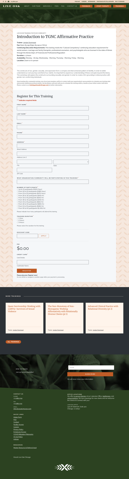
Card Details (21, 258)
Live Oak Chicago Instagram (5, 1)
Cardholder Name (23, 266)
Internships (91, 1)
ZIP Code (20, 173)
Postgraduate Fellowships (105, 1)
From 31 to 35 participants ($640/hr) (31, 198)
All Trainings (13, 342)
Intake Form (18, 417)
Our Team (36, 6)
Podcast (77, 1)
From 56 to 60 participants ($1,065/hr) (32, 208)
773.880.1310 (14, 1)
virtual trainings (72, 398)
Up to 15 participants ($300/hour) (30, 189)
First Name (22, 104)
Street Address (22, 149)
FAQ (62, 6)
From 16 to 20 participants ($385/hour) (32, 191)
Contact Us (72, 6)
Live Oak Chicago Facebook (3, 1)
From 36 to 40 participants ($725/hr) (31, 200)
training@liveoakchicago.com (39, 85)
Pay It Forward (119, 1)
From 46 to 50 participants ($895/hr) (31, 204)
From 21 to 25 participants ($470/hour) (32, 193)
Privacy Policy (18, 429)
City (18, 165)
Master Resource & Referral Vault (25, 448)
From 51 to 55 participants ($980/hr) (31, 206)
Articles (16, 439)
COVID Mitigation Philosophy (23, 434)
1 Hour (21, 218)
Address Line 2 (22, 157)
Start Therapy (103, 6)
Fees (56, 6)
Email (20, 123)
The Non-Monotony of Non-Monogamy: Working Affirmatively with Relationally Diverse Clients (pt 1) (63, 310)
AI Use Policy (18, 437)
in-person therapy (80, 396)
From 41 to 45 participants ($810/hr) (31, 202)
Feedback (86, 6)
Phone (20, 133)
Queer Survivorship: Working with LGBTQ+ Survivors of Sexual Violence (24, 309)
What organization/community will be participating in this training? (48, 178)
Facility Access (19, 424)
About (26, 6)
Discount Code (23, 232)
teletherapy (106, 396)
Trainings (119, 6)
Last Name (22, 114)
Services (46, 6)
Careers (84, 1)
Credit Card (22, 254)
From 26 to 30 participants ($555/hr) (31, 196)
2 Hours (21, 220)
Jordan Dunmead (29, 43)
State (55, 165)
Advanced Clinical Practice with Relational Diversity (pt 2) (103, 307)
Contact (16, 422)
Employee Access (20, 432)
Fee (18, 244)
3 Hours (21, 222)
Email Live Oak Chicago (8, 1)
